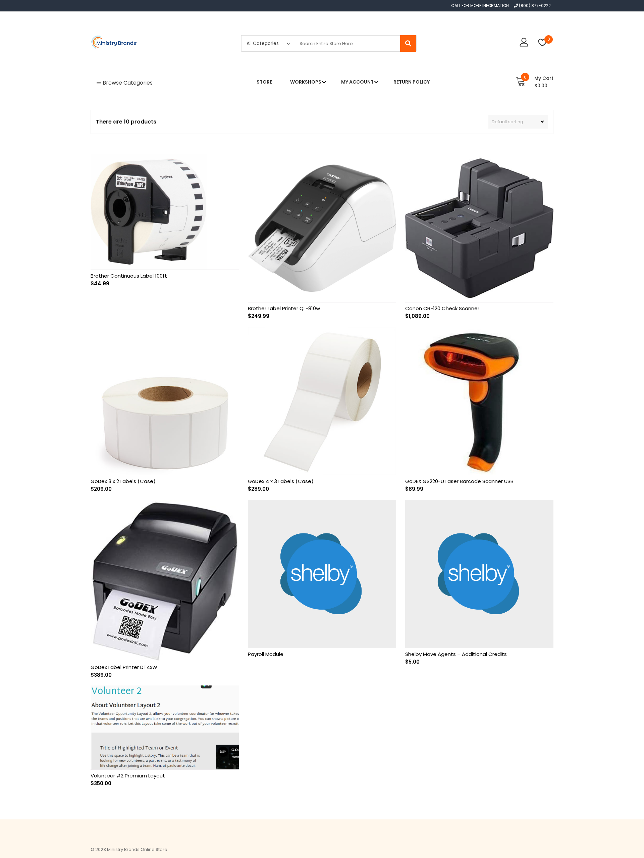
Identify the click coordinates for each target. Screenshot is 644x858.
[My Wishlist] (542, 43)
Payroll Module (265, 654)
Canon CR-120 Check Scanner (442, 308)
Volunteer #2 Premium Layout (128, 775)
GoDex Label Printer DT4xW (124, 667)
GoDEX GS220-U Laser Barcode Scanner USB (459, 481)
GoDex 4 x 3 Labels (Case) (281, 481)
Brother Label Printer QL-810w (284, 308)
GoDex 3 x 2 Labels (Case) (123, 481)
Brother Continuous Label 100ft (129, 275)
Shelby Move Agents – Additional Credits (456, 654)
